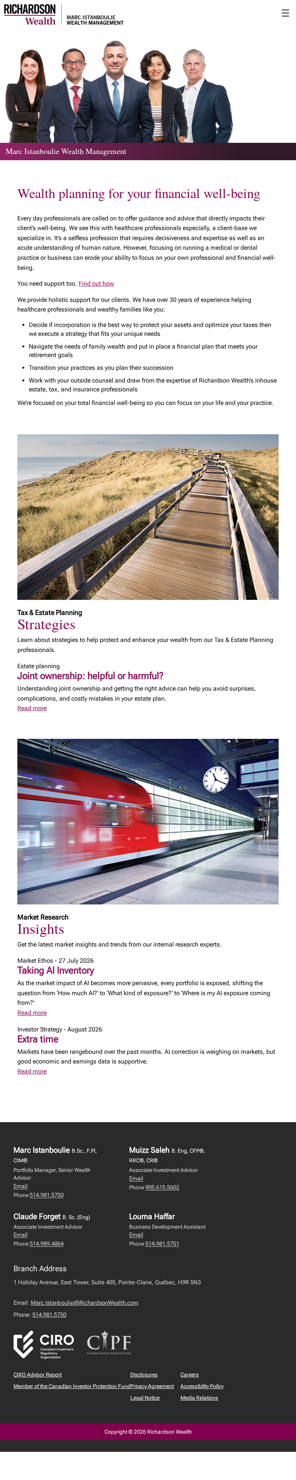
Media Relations (199, 1398)
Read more (32, 708)
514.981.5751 (162, 1243)
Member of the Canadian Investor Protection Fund (71, 1386)
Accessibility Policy (202, 1386)
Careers (189, 1375)
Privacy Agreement (152, 1386)
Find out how (96, 283)
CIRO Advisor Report (37, 1375)
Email (20, 1186)
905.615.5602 (162, 1187)
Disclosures (144, 1375)
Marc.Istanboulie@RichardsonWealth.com (84, 1302)
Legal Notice (145, 1398)
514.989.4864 (47, 1243)
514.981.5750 (47, 1195)
